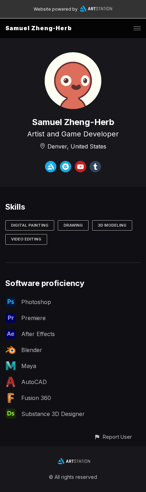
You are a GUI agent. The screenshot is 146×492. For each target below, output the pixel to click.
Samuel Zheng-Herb (38, 28)
